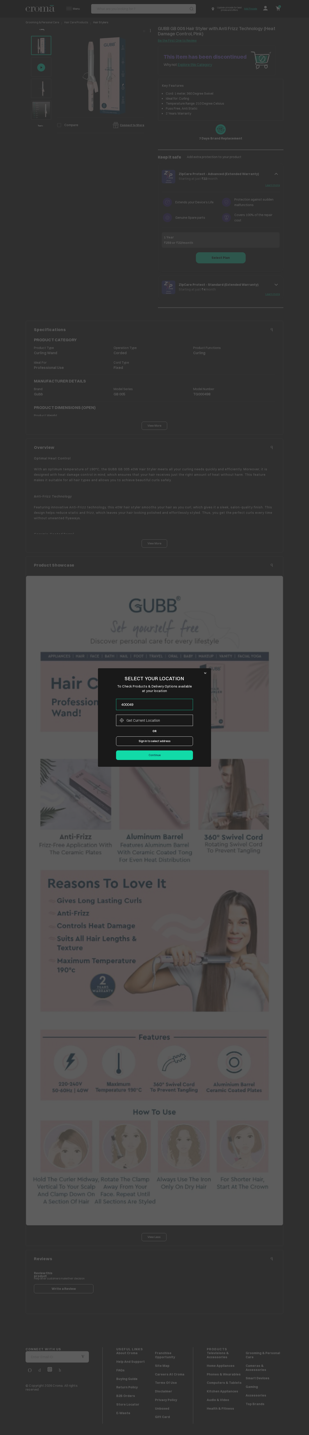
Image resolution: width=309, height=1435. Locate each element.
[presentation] (154, 704)
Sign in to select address (155, 741)
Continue (155, 755)
